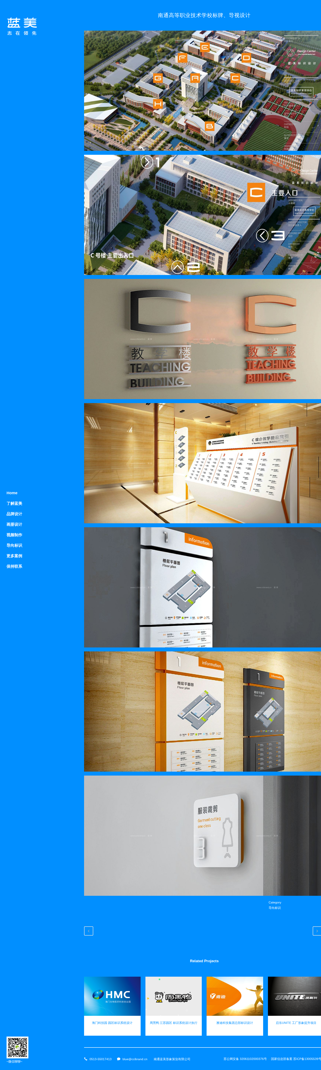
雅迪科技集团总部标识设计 (234, 1023)
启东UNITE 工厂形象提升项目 (296, 1023)
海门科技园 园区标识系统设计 (112, 1023)
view (112, 995)
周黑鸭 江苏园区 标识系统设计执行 (173, 1023)
